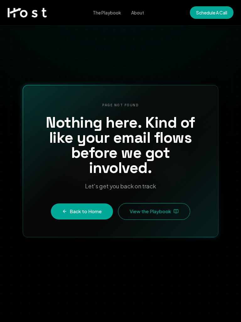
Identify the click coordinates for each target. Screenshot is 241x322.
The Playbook (107, 12)
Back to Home (86, 211)
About (137, 12)
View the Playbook (150, 211)
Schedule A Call (211, 12)
